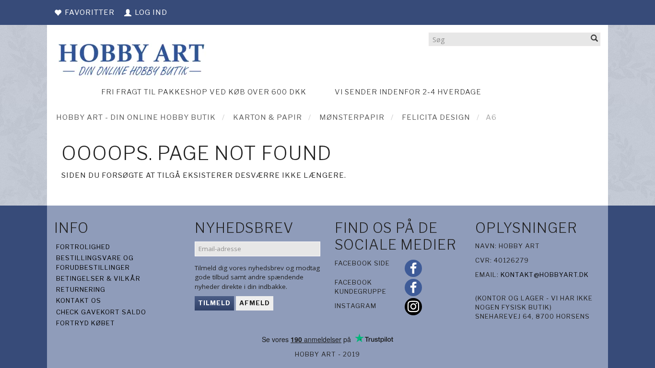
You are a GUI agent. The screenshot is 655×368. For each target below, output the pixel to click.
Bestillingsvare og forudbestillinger (95, 262)
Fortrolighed (83, 247)
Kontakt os (78, 300)
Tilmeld (214, 303)
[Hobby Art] (130, 58)
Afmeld (254, 303)
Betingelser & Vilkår (98, 278)
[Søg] (594, 39)
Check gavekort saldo (101, 312)
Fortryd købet (85, 323)
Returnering (80, 289)
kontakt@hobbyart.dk (545, 274)
